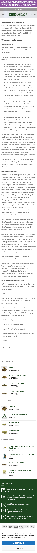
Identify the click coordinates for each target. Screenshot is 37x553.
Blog (16, 9)
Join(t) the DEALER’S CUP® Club (18, 504)
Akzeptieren (18, 543)
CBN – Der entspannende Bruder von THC (20, 490)
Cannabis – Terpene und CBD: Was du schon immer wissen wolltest (20, 517)
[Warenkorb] (35, 14)
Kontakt (21, 9)
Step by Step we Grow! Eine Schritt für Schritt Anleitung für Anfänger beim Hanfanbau (21, 497)
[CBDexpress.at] (18, 14)
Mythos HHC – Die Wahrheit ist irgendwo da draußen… (18, 511)
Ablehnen (18, 548)
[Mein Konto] (31, 14)
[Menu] (2, 14)
